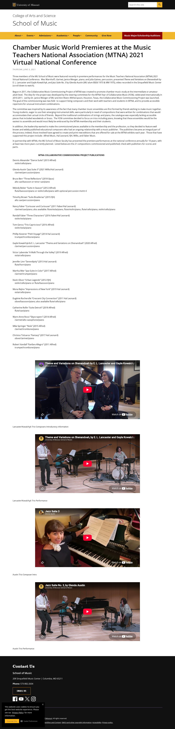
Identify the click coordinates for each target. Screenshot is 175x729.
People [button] (76, 35)
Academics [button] (61, 35)
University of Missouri (28, 5)
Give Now (106, 35)
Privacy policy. (107, 722)
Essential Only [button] (12, 721)
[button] (29, 721)
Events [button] (30, 35)
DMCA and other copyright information (77, 722)
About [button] (18, 35)
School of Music (35, 23)
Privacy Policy (18, 712)
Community (91, 35)
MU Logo (14, 5)
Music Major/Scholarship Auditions (142, 35)
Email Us (21, 691)
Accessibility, (97, 722)
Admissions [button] (45, 35)
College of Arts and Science (34, 15)
